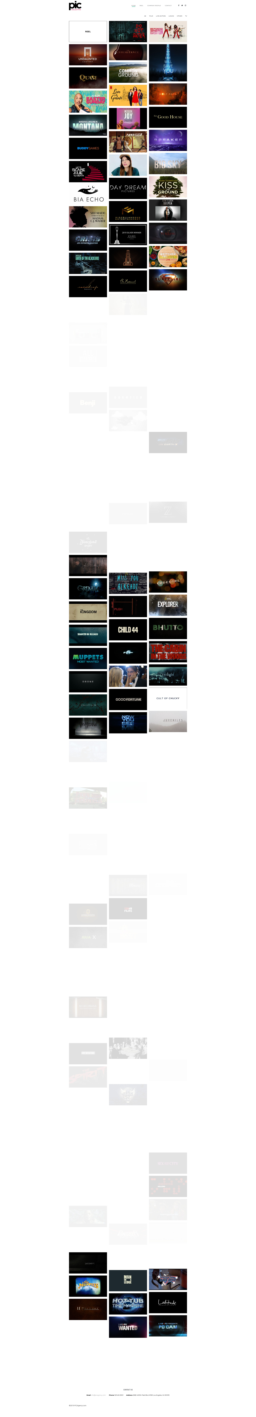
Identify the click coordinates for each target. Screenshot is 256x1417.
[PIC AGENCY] (75, 5)
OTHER (179, 16)
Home (133, 5)
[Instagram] (185, 5)
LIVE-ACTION (161, 16)
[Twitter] (182, 5)
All (145, 16)
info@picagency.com (98, 1395)
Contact (168, 5)
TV (186, 16)
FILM (151, 16)
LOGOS (171, 16)
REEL (141, 5)
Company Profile (154, 5)
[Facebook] (178, 5)
